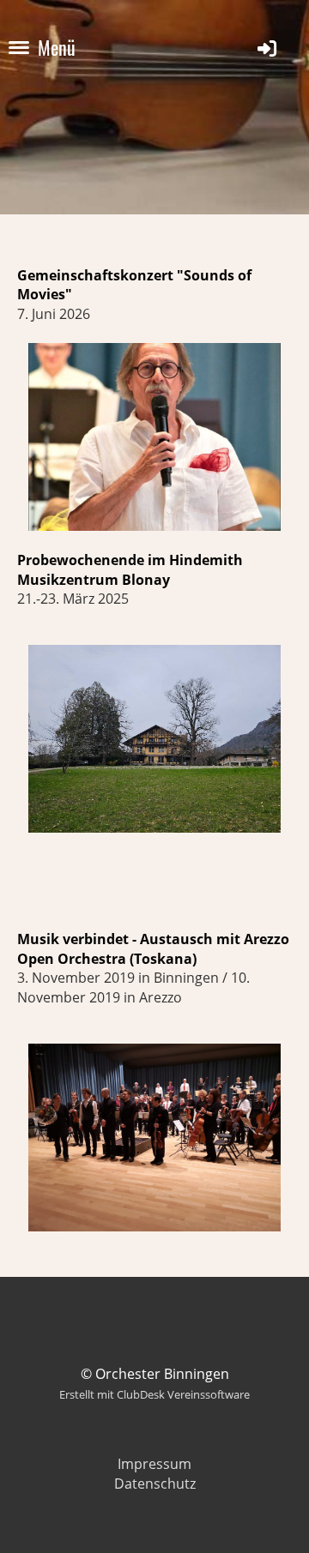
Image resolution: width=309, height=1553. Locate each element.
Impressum (154, 1463)
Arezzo (266, 939)
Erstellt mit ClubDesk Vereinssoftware (154, 1394)
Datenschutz (155, 1483)
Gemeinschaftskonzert (97, 275)
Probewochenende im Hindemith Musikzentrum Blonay (130, 569)
